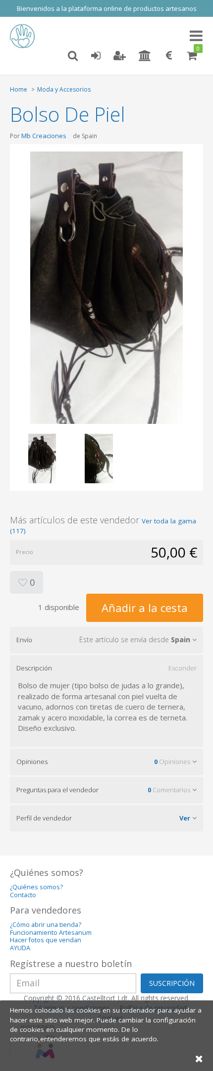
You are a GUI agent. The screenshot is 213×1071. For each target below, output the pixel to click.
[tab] (106, 639)
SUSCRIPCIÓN (172, 983)
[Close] (199, 1058)
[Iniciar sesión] (95, 56)
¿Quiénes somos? (36, 887)
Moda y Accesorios (64, 89)
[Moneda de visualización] (169, 56)
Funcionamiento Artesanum (51, 932)
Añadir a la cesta (145, 607)
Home (18, 89)
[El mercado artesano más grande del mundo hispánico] (25, 36)
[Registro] (119, 56)
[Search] (72, 56)
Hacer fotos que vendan (45, 940)
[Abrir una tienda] (145, 56)
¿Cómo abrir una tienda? (45, 924)
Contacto (23, 895)
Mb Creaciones (43, 135)
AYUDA (20, 948)
